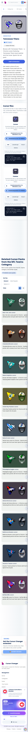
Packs (3, 681)
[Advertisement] (14, 238)
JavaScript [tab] (15, 144)
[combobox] (14, 2)
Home (3, 676)
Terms (13, 729)
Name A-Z (6, 284)
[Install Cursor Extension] (22, 2)
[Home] (3, 9)
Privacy (8, 729)
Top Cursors (5, 684)
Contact (19, 729)
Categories (5, 678)
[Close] (25, 690)
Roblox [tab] (16, 148)
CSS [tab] (8, 144)
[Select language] (25, 2)
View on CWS (13, 716)
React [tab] (23, 144)
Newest (6, 281)
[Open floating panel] (25, 729)
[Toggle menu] (2, 2)
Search (3, 687)
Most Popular (14, 281)
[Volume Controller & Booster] (14, 704)
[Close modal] (24, 357)
